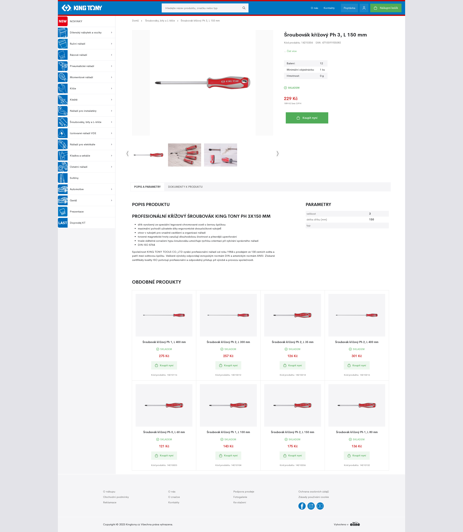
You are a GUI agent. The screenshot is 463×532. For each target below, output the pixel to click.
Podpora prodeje (243, 491)
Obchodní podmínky (116, 497)
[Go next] (277, 153)
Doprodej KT (78, 222)
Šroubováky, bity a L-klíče (160, 20)
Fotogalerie (240, 497)
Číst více (292, 51)
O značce (174, 497)
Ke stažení (239, 502)
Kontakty (329, 8)
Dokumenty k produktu (185, 186)
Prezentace (77, 211)
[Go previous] (127, 153)
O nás (314, 8)
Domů (135, 20)
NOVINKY (76, 21)
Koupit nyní (310, 118)
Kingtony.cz (133, 524)
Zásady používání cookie (313, 497)
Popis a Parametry (147, 186)
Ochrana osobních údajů (313, 491)
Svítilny (74, 178)
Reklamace (109, 502)
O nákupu (109, 491)
